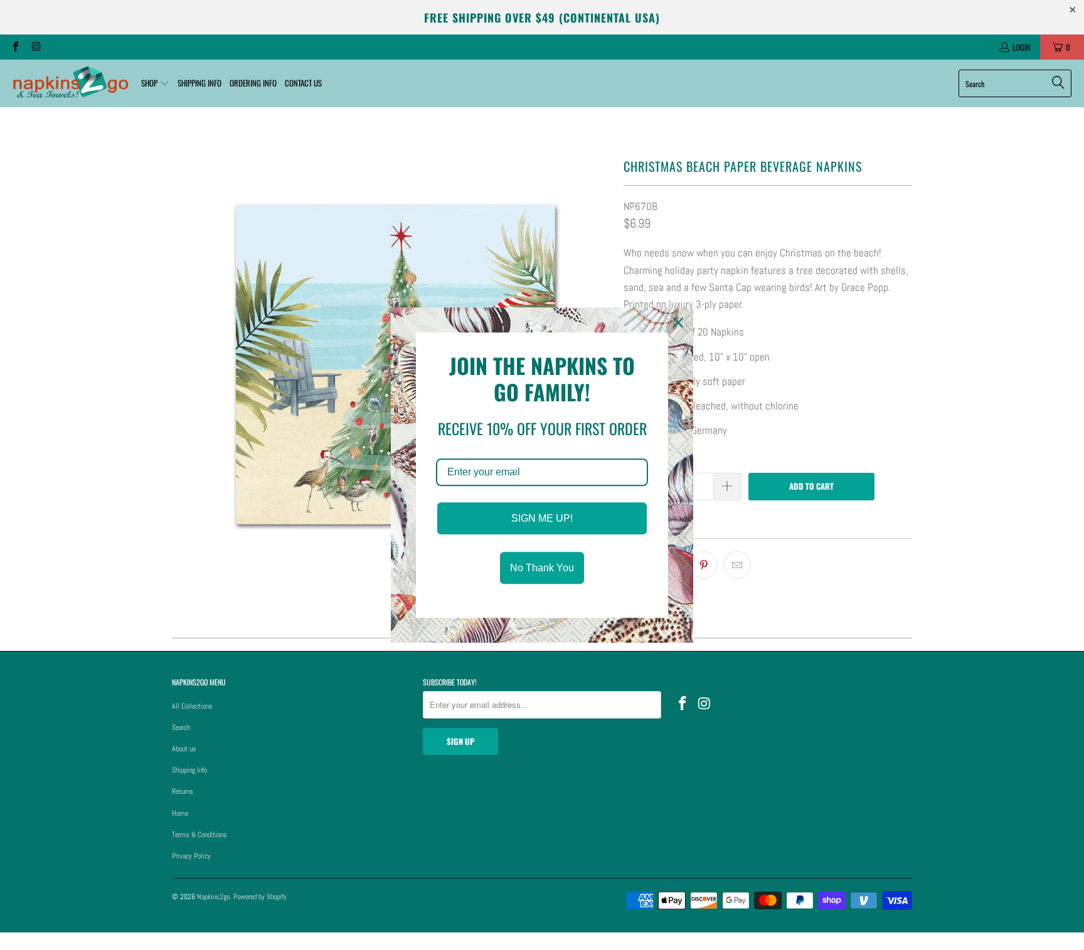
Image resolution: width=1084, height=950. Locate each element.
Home (180, 813)
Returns (182, 791)
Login (1021, 47)
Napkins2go (213, 897)
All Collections (192, 706)
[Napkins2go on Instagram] (35, 47)
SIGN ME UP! (542, 518)
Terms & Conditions (199, 835)
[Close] (678, 322)
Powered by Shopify (260, 897)
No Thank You (542, 567)
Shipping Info (189, 770)
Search (181, 727)
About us (184, 749)
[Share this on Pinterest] (704, 565)
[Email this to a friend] (737, 565)
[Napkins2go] (71, 83)
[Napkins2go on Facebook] (15, 47)
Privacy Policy (191, 856)
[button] (155, 83)
